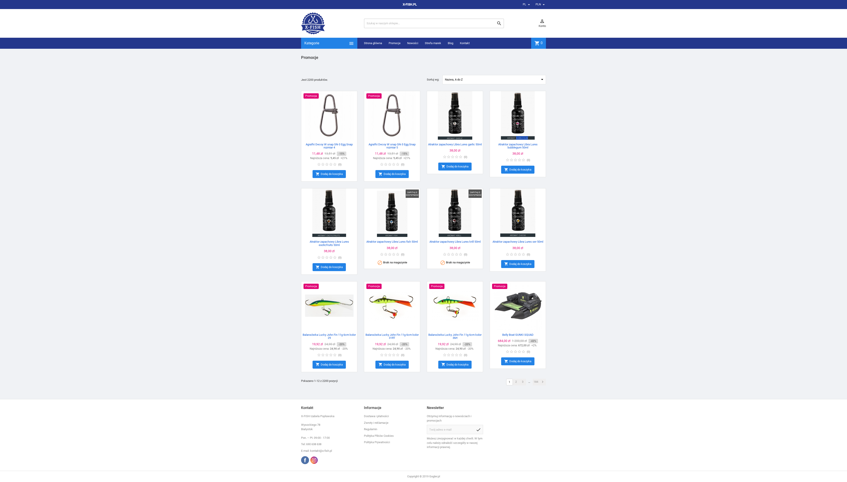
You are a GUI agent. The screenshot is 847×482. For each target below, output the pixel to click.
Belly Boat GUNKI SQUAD (518, 334)
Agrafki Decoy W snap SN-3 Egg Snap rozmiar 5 (392, 146)
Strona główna (373, 43)
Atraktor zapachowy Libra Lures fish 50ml (392, 241)
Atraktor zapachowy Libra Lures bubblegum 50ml (518, 146)
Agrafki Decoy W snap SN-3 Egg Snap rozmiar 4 (329, 146)
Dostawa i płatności (376, 416)
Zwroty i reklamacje (376, 422)
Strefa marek (433, 43)
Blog (450, 43)
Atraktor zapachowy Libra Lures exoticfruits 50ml (329, 243)
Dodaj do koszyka (329, 174)
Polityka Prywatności (377, 442)
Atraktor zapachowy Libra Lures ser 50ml (518, 241)
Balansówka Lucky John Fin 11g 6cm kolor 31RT (392, 336)
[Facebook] (305, 460)
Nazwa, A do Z (495, 79)
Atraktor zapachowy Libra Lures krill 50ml (455, 241)
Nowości (412, 43)
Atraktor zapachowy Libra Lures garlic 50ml (455, 144)
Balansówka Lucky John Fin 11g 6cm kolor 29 (329, 336)
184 (536, 381)
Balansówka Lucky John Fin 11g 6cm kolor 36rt (455, 336)
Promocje (395, 43)
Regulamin (370, 429)
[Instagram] (314, 460)
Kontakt (465, 43)
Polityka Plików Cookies (379, 435)
